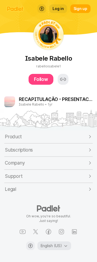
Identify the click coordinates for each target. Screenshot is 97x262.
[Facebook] (48, 231)
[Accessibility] (30, 245)
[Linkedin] (74, 231)
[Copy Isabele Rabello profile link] (63, 79)
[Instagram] (61, 231)
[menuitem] (41, 8)
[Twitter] (35, 231)
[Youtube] (22, 231)
